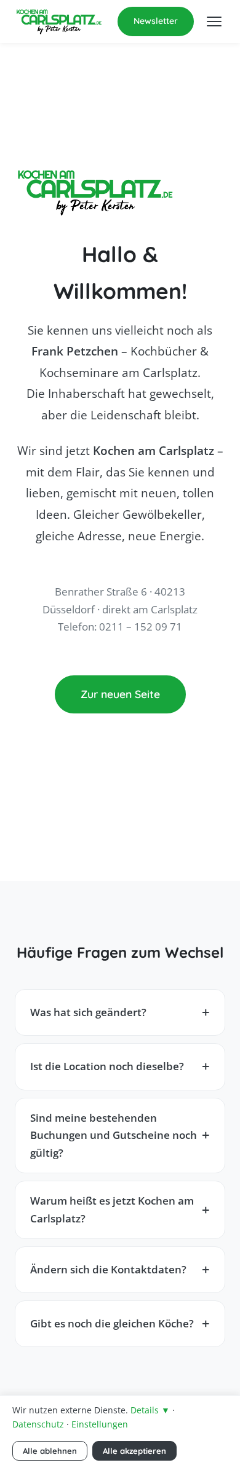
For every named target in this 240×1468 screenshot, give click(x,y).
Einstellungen (99, 1424)
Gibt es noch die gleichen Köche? (112, 1323)
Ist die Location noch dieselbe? (107, 1066)
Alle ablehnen (50, 1451)
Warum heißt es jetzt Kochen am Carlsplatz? (112, 1209)
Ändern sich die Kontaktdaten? (108, 1269)
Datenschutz (38, 1424)
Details (150, 1410)
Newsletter (156, 20)
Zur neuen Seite (120, 694)
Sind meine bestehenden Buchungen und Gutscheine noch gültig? (113, 1135)
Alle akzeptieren (134, 1451)
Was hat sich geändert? (88, 1012)
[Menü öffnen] (214, 21)
